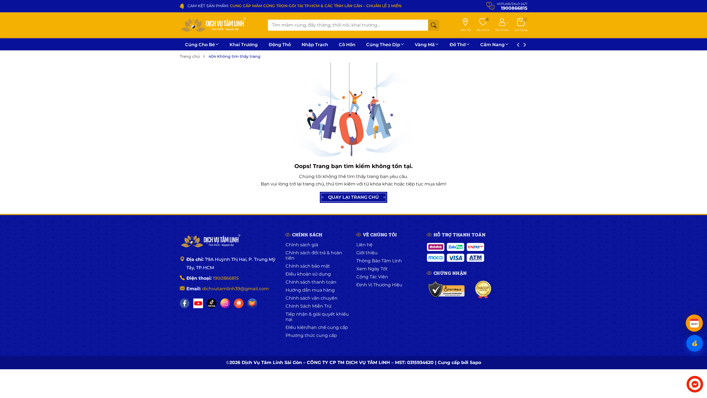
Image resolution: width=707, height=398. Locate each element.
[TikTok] (212, 303)
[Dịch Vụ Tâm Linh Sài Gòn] (213, 25)
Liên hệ (364, 244)
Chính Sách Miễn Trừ (308, 306)
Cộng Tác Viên (372, 276)
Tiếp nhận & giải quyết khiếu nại (317, 316)
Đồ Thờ (458, 44)
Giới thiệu (367, 252)
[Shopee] (239, 303)
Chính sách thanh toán (311, 282)
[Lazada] (252, 303)
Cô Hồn (347, 44)
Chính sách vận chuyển (311, 298)
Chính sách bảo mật (308, 266)
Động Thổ (280, 44)
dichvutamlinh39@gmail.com (235, 288)
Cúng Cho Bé (200, 44)
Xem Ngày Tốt (372, 268)
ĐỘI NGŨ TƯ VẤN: (307, 5)
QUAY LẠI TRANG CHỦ (353, 197)
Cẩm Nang (492, 44)
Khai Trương (243, 44)
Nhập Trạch (315, 44)
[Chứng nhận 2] (483, 289)
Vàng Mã (425, 44)
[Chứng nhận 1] (446, 289)
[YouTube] (198, 303)
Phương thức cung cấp (311, 335)
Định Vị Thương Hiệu (379, 284)
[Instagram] (225, 303)
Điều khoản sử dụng (308, 274)
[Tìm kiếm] (433, 25)
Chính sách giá (302, 244)
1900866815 (226, 278)
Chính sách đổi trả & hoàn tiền (314, 255)
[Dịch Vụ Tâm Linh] (210, 241)
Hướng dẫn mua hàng (310, 290)
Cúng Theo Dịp (383, 44)
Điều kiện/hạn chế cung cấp (317, 327)
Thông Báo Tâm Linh (379, 260)
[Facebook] (184, 303)
